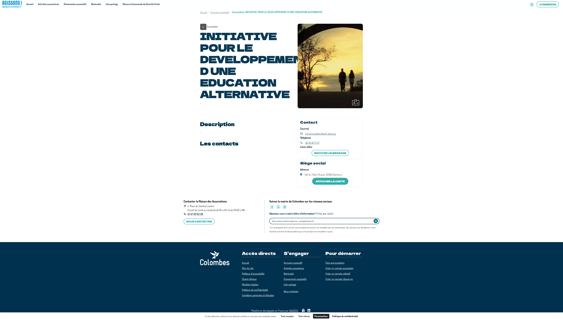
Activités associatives (294, 268)
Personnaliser (321, 316)
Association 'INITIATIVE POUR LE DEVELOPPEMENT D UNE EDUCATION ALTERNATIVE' (277, 12)
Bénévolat (289, 273)
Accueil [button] (29, 4)
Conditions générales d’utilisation (258, 295)
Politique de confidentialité (255, 289)
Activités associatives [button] (48, 4)
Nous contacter (291, 291)
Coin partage (290, 284)
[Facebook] (271, 206)
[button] (531, 4)
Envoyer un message (330, 152)
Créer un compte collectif (337, 273)
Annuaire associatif (219, 12)
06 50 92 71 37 (312, 142)
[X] (278, 206)
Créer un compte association (339, 268)
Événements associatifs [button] (75, 4)
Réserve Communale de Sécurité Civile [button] (141, 4)
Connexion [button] (547, 4)
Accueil (203, 12)
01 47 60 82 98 (195, 214)
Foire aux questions (334, 262)
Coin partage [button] (112, 4)
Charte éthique (249, 279)
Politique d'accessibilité (253, 273)
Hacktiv (293, 310)
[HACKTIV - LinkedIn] (309, 311)
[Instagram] (284, 206)
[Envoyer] (376, 221)
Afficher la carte (330, 181)
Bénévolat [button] (96, 4)
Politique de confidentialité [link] (345, 316)
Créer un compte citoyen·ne (339, 279)
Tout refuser (304, 316)
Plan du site (247, 268)
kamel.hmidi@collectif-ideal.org (320, 133)
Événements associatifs (295, 279)
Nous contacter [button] (199, 221)
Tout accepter (287, 316)
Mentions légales (250, 284)
